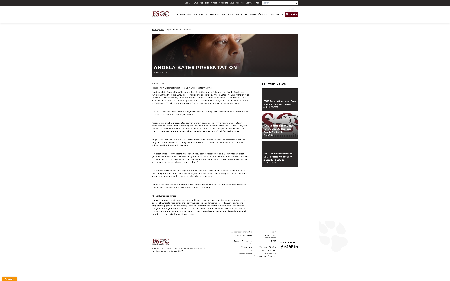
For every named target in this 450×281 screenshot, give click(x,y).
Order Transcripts (219, 3)
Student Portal (237, 3)
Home (155, 30)
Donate (188, 3)
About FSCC (234, 14)
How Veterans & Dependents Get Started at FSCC (265, 256)
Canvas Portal (252, 3)
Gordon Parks (246, 247)
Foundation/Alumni (256, 14)
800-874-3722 (202, 248)
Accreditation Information (241, 232)
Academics (199, 14)
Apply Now (291, 14)
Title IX (273, 232)
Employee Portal (201, 3)
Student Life (217, 14)
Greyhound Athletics (267, 247)
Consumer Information (243, 235)
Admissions (182, 14)
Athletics (275, 14)
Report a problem (269, 250)
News (161, 30)
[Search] (296, 3)
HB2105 (273, 241)
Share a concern (245, 254)
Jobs (250, 250)
